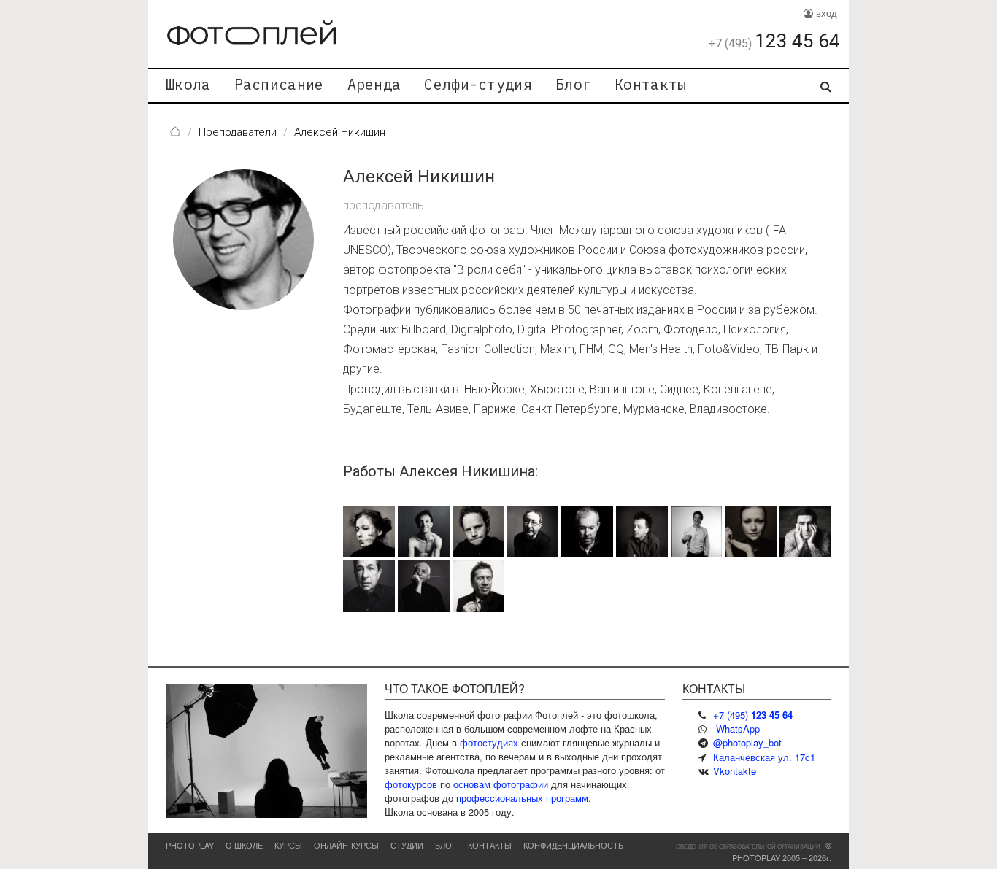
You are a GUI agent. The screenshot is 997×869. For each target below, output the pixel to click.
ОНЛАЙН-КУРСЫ (346, 845)
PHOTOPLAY (190, 845)
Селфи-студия (478, 84)
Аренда (374, 84)
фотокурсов (411, 784)
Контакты (650, 84)
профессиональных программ (522, 798)
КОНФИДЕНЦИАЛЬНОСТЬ (573, 845)
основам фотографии (500, 784)
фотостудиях (489, 742)
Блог (573, 84)
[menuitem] (188, 85)
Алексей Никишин (419, 176)
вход (825, 13)
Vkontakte (734, 771)
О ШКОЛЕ (244, 845)
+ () (753, 715)
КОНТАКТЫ (490, 845)
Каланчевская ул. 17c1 (764, 757)
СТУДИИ (406, 845)
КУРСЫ (288, 845)
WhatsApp (738, 728)
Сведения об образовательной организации (748, 846)
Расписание (279, 84)
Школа (188, 84)
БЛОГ (445, 845)
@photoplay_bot (747, 742)
